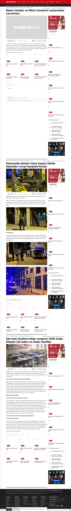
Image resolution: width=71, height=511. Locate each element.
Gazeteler (33, 498)
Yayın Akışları (18, 5)
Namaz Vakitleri (27, 5)
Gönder (9, 98)
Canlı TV (24, 502)
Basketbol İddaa (17, 500)
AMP (41, 505)
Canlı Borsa (25, 498)
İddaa (49, 5)
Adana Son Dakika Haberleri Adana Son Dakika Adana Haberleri (17, 7)
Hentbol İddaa (17, 502)
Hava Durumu (10, 5)
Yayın (27, 435)
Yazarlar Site (43, 500)
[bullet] (21, 98)
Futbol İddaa (17, 498)
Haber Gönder (34, 502)
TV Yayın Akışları (35, 505)
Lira (18, 435)
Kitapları (13, 435)
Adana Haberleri (54, 490)
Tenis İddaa (42, 502)
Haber (32, 7)
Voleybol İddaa (17, 505)
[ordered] (20, 98)
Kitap (8, 435)
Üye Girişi (7, 498)
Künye (7, 502)
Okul (22, 435)
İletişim (7, 505)
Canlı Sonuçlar (41, 5)
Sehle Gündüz (9, 303)
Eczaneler (34, 5)
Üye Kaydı (7, 500)
